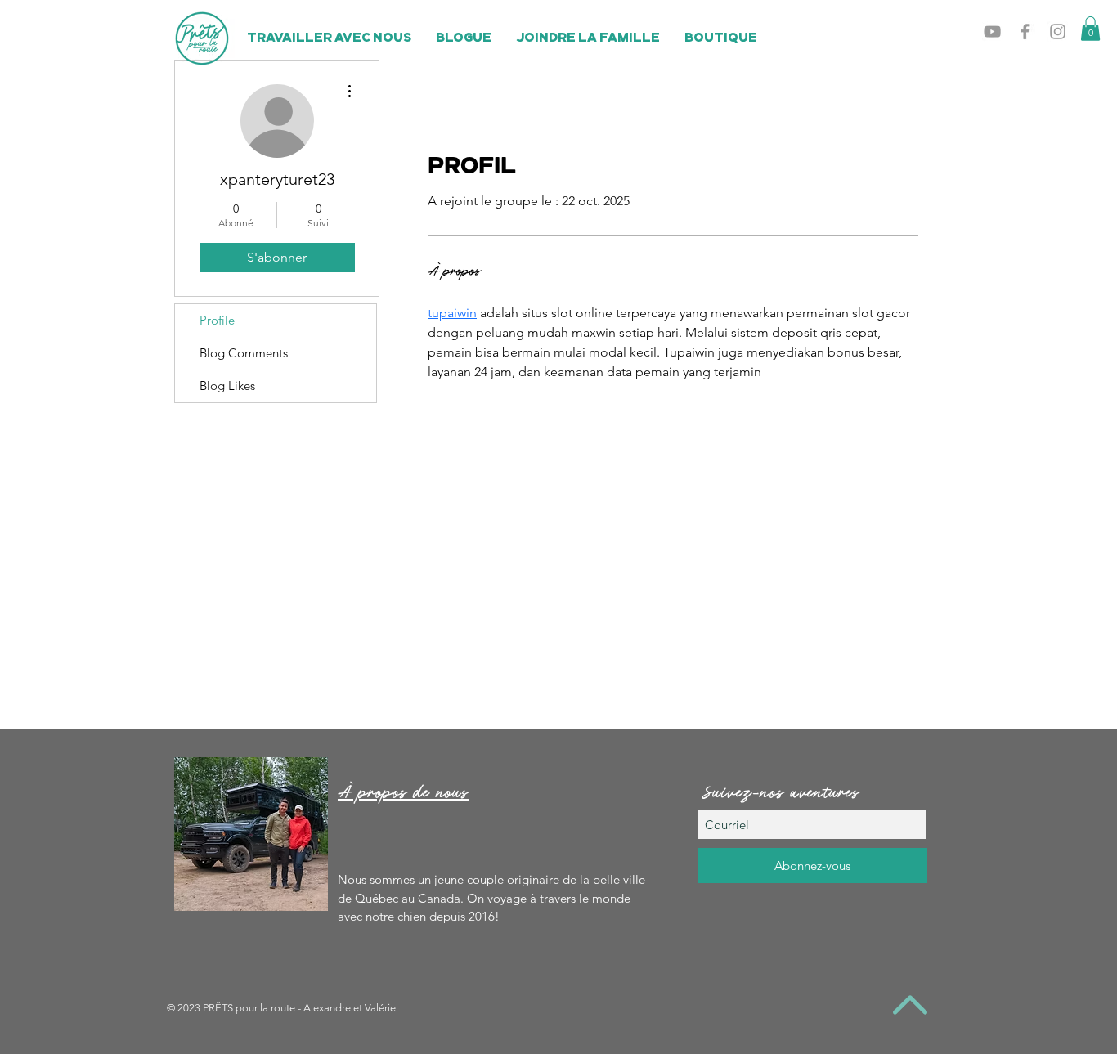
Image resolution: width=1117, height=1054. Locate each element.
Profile (217, 320)
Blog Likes (227, 385)
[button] (1090, 28)
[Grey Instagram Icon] (1057, 31)
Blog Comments (244, 353)
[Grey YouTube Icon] (992, 31)
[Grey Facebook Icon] (1025, 31)
